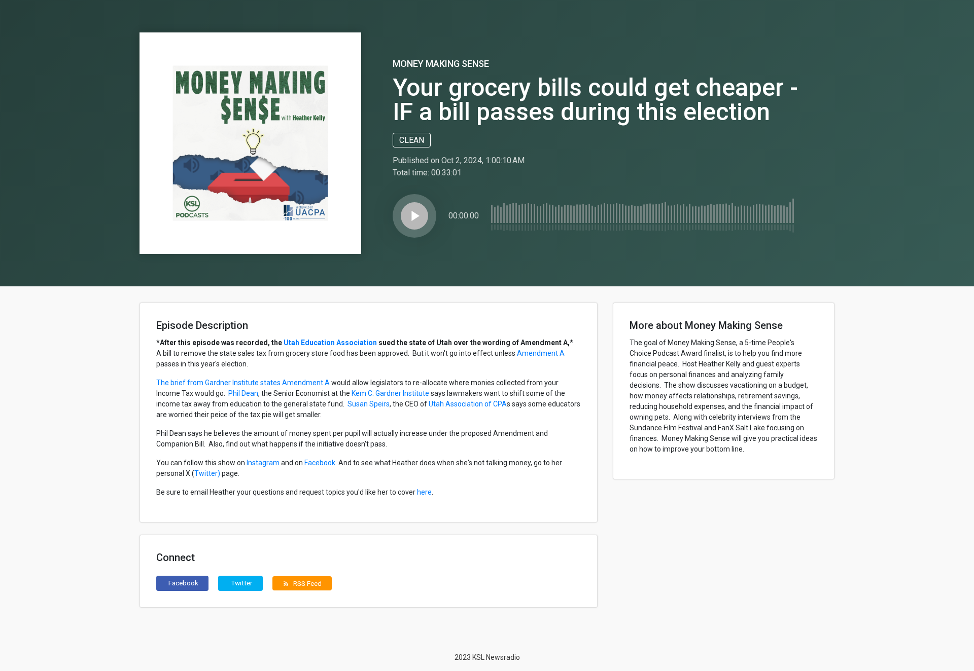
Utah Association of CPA (468, 404)
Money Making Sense (441, 63)
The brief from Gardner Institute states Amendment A (243, 383)
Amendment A (541, 353)
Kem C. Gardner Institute (390, 393)
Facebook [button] (183, 583)
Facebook (319, 463)
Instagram (263, 463)
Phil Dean (243, 393)
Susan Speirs (368, 404)
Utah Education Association (330, 343)
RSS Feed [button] (302, 583)
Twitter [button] (242, 583)
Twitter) (207, 473)
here (424, 492)
